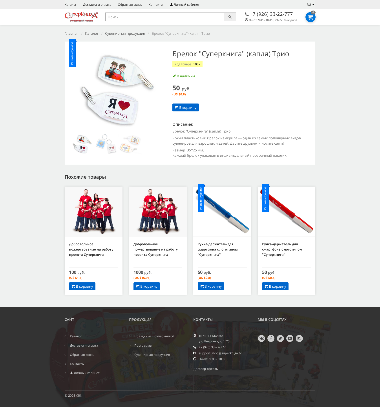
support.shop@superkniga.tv (220, 353)
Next (157, 90)
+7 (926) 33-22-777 (271, 14)
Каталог (71, 4)
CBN (79, 395)
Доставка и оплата (97, 4)
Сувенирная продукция (125, 33)
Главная (72, 33)
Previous (75, 90)
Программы (143, 345)
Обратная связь (130, 4)
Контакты (156, 4)
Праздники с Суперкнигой (154, 336)
